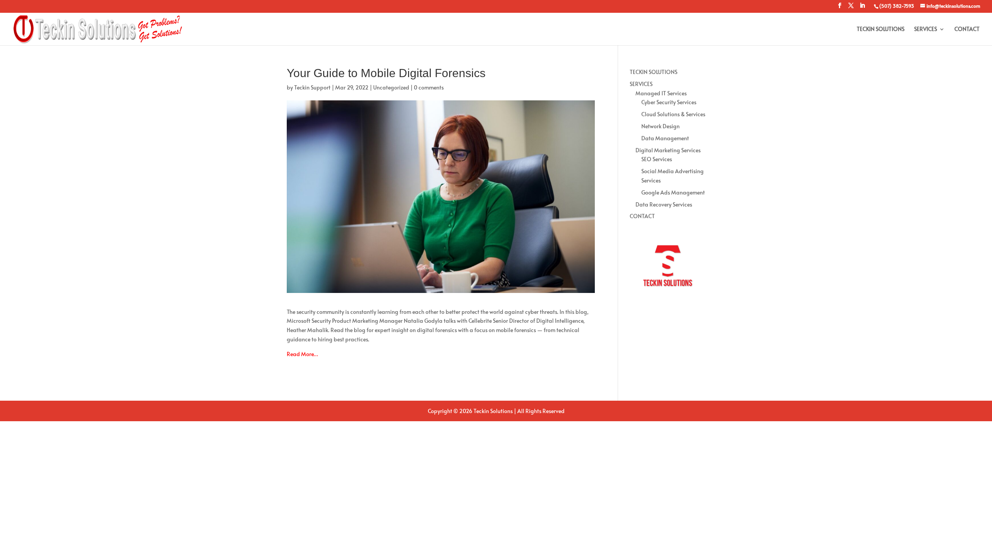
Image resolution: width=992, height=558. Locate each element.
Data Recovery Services (664, 204)
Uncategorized (391, 87)
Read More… (302, 354)
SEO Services (656, 159)
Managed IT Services (661, 93)
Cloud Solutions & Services (673, 114)
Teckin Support (312, 87)
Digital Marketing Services (668, 150)
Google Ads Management (673, 192)
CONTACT (967, 29)
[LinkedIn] (862, 8)
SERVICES (925, 29)
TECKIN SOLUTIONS (880, 29)
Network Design (660, 126)
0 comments (429, 87)
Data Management (665, 138)
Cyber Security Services (668, 102)
